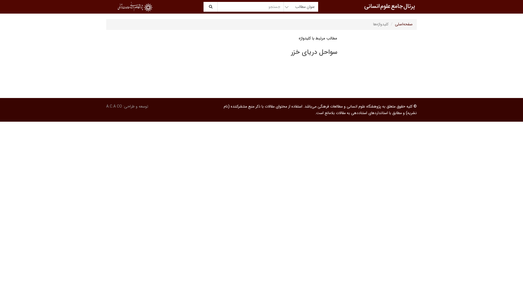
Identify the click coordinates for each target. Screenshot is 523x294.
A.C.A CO (114, 106)
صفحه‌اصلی (404, 24)
